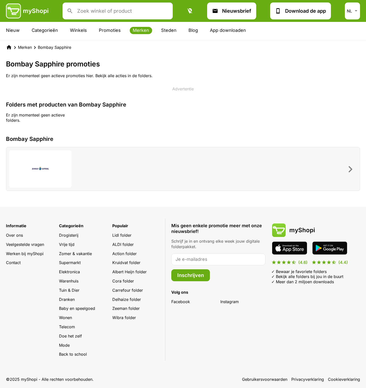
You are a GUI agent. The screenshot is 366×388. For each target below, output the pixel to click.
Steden (169, 30)
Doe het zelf (70, 335)
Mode (64, 345)
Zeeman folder (126, 308)
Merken (141, 30)
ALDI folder (123, 244)
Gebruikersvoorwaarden (264, 379)
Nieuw (13, 30)
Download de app (305, 11)
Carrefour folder (127, 290)
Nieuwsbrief (236, 11)
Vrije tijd (66, 244)
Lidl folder (121, 235)
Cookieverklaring (344, 379)
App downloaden (228, 30)
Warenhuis (68, 280)
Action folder (124, 253)
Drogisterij (68, 235)
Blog (193, 30)
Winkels (78, 30)
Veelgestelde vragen (25, 244)
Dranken (67, 299)
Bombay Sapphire (54, 47)
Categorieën (45, 30)
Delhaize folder (126, 299)
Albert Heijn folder (129, 271)
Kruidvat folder (126, 262)
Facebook (180, 301)
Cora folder (123, 280)
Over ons (14, 235)
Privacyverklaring (307, 379)
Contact (13, 262)
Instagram (229, 301)
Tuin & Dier (69, 290)
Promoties (110, 30)
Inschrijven (190, 275)
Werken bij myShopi (25, 253)
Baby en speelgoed (77, 308)
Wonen (65, 317)
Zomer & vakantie (75, 253)
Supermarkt (70, 262)
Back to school (73, 354)
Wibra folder (124, 317)
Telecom (67, 326)
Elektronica (69, 271)
